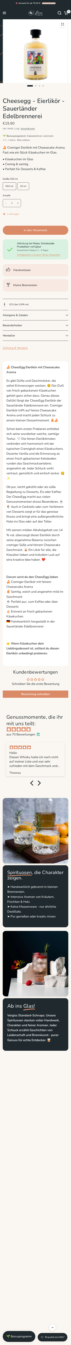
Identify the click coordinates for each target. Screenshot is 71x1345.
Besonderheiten (12, 325)
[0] (65, 13)
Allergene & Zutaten (15, 315)
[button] (32, 783)
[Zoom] (62, 24)
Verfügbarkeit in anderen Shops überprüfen (38, 255)
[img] (37, 729)
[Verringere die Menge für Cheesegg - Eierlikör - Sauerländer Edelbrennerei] (6, 203)
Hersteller (9, 335)
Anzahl (7, 195)
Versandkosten (28, 128)
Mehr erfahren (23, 140)
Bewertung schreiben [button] (35, 694)
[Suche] (59, 13)
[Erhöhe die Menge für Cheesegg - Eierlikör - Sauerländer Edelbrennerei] (18, 203)
